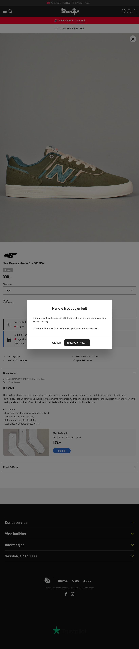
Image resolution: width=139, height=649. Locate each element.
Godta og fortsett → (77, 342)
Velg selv (56, 342)
